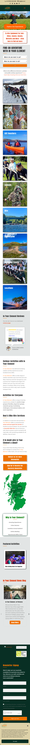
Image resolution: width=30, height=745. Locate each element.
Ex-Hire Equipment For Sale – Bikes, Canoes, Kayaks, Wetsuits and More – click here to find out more (15, 37)
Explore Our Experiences (15, 26)
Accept (15, 741)
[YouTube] (16, 4)
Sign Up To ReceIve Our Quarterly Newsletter (15, 466)
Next (26, 340)
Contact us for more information (15, 458)
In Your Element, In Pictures (14, 602)
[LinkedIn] (14, 4)
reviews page (7, 323)
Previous (3, 340)
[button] (27, 726)
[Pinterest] (19, 4)
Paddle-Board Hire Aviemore (12, 566)
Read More (15, 622)
